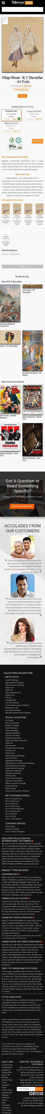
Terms (4, 1082)
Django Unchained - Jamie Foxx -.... (31, 459)
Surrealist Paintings (13, 710)
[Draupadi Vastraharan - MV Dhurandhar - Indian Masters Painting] (32, 350)
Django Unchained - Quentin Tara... (32, 418)
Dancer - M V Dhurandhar (9, 346)
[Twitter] (30, 1094)
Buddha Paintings (12, 725)
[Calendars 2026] (19, 874)
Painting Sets (10, 776)
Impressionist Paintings (14, 685)
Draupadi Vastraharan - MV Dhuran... (31, 374)
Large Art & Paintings (13, 778)
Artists (5, 254)
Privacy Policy (7, 1090)
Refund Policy (7, 1080)
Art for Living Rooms (13, 799)
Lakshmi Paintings (12, 735)
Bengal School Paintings (14, 748)
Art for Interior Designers (15, 832)
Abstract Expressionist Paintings (18, 713)
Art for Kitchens (11, 804)
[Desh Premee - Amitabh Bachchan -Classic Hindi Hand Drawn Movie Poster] (10, 398)
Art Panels (9, 720)
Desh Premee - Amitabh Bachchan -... (8, 416)
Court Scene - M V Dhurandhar (28, 291)
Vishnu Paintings (11, 730)
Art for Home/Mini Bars (14, 809)
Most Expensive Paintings (15, 766)
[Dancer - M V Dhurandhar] (10, 337)
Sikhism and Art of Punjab (15, 783)
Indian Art (14, 254)
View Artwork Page (21, 89)
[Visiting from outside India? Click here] (32, 841)
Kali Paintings (10, 788)
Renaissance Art (11, 708)
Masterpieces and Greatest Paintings (19, 763)
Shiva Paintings (11, 728)
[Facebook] (34, 1094)
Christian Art (10, 751)
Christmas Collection (13, 771)
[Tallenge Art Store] (22, 3)
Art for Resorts (11, 814)
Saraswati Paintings (13, 738)
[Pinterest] (41, 1094)
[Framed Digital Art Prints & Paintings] (41, 942)
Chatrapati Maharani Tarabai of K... (7, 325)
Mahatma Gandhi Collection (16, 740)
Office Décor (10, 826)
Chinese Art (10, 753)
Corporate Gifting (12, 829)
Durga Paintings (11, 786)
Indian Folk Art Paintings (14, 768)
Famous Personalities (14, 781)
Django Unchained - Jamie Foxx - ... (9, 454)
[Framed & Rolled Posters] (29, 898)
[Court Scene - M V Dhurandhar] (32, 286)
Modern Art (9, 695)
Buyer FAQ (6, 1075)
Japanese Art (10, 746)
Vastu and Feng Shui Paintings (17, 791)
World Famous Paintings (15, 756)
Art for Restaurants (13, 811)
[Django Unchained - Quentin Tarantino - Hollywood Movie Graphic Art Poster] (32, 399)
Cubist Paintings (11, 680)
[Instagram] (38, 1094)
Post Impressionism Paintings (17, 705)
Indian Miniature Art (13, 693)
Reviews (5, 1077)
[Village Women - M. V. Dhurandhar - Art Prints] (22, 44)
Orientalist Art (10, 700)
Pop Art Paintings (12, 703)
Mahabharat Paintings (13, 761)
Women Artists (11, 758)
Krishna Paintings (12, 723)
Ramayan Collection (13, 773)
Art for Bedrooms (12, 801)
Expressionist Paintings (14, 682)
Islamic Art (9, 688)
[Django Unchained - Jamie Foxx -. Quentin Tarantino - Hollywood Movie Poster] (32, 439)
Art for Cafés (10, 816)
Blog (3, 1103)
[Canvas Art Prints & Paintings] (33, 917)
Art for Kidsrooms (12, 806)
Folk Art (8, 698)
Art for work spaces (13, 819)
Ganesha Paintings (12, 733)
